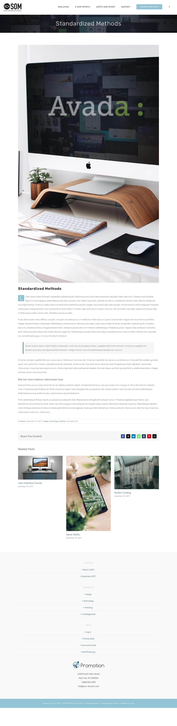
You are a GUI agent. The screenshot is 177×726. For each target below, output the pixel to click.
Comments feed (88, 645)
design (46, 421)
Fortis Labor (78, 703)
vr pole (131, 703)
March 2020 (88, 569)
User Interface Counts (30, 483)
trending (62, 421)
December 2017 (89, 576)
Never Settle (73, 534)
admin (22, 421)
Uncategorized (88, 614)
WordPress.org (88, 652)
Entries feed (88, 638)
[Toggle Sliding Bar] (169, 7)
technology (53, 421)
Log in (88, 632)
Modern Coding (122, 492)
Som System (114, 703)
